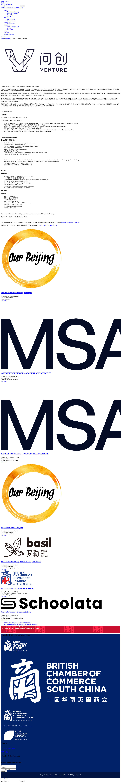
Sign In (2, 3)
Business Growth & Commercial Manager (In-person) (20, 624)
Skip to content (4, 1)
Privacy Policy (4, 751)
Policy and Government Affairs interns (17, 588)
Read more (3, 300)
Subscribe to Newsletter (7, 4)
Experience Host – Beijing (12, 527)
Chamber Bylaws (5, 752)
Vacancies (7, 38)
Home (2, 38)
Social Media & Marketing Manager (16, 292)
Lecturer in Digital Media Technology (17, 622)
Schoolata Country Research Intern (16, 612)
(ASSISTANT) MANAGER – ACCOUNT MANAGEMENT (26, 373)
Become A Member (6, 631)
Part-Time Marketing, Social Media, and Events (21, 561)
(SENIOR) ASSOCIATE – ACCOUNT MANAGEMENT (24, 454)
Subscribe (3, 771)
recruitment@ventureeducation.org (70, 222)
